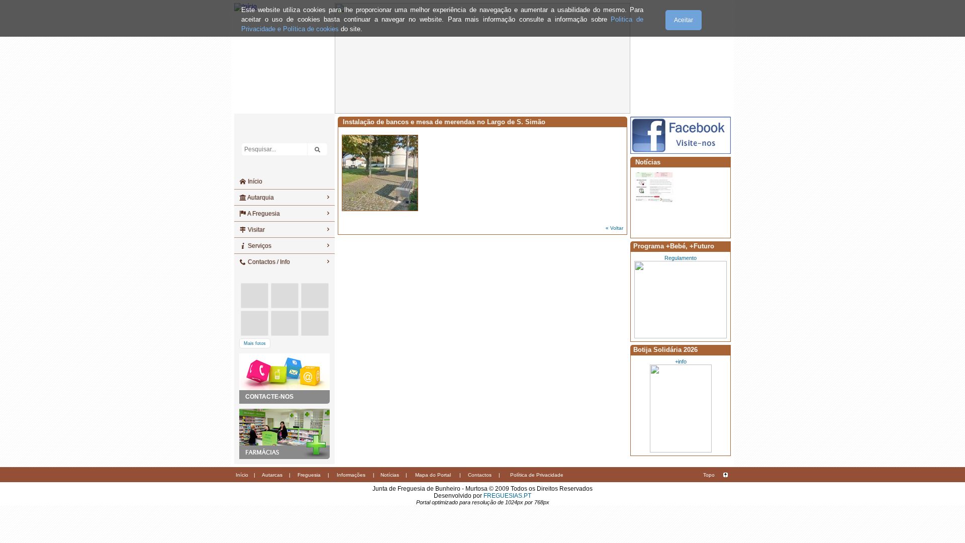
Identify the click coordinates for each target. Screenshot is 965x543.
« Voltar (614, 228)
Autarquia (260, 197)
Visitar (255, 229)
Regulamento (680, 258)
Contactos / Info (268, 261)
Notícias (389, 475)
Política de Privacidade (536, 475)
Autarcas (272, 475)
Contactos (480, 475)
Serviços (258, 245)
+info (681, 361)
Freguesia (309, 475)
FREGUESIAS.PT (507, 495)
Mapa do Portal (433, 475)
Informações (351, 475)
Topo (709, 475)
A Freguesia (263, 213)
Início (254, 181)
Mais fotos (255, 343)
